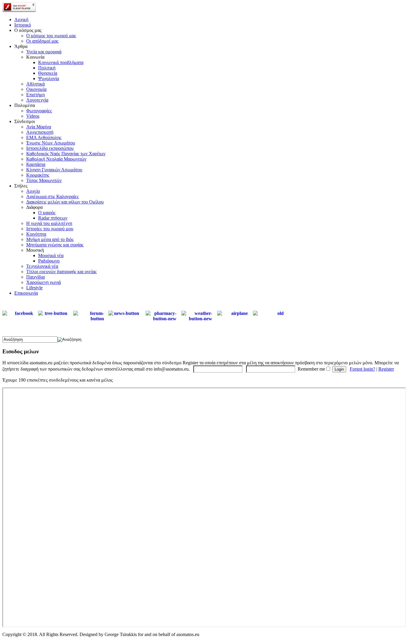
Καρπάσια (35, 164)
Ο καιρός (46, 212)
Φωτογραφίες (39, 110)
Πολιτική (46, 67)
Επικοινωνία (26, 293)
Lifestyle (34, 287)
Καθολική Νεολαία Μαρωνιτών (56, 158)
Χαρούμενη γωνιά (43, 282)
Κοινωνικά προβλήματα (60, 62)
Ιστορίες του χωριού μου (49, 228)
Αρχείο (33, 191)
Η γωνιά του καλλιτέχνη (49, 223)
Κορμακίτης (37, 175)
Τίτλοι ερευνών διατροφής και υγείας (61, 271)
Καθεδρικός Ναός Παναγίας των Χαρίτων (65, 153)
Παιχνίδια (35, 276)
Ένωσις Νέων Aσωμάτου (50, 142)
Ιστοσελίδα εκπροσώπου (50, 148)
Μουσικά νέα (50, 255)
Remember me (311, 368)
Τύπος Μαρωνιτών (44, 180)
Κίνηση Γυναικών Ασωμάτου (54, 169)
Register (386, 368)
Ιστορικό (22, 24)
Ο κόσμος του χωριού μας (51, 35)
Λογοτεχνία (37, 99)
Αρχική (21, 19)
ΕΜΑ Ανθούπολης (43, 137)
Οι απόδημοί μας (42, 40)
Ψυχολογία (48, 78)
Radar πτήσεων (52, 217)
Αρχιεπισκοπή (39, 132)
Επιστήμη (35, 94)
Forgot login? (362, 368)
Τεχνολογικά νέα (42, 266)
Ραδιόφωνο (49, 260)
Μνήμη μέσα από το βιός (50, 239)
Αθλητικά (35, 83)
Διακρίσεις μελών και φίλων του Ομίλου (65, 201)
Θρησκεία (47, 73)
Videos (32, 116)
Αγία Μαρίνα (38, 126)
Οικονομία (36, 89)
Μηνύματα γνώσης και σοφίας (54, 244)
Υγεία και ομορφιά (43, 51)
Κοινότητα (36, 234)
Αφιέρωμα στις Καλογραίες (52, 196)
